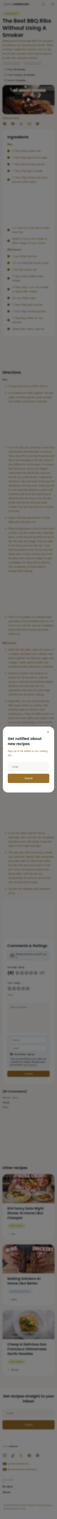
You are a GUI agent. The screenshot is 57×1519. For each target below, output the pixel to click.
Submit (28, 778)
